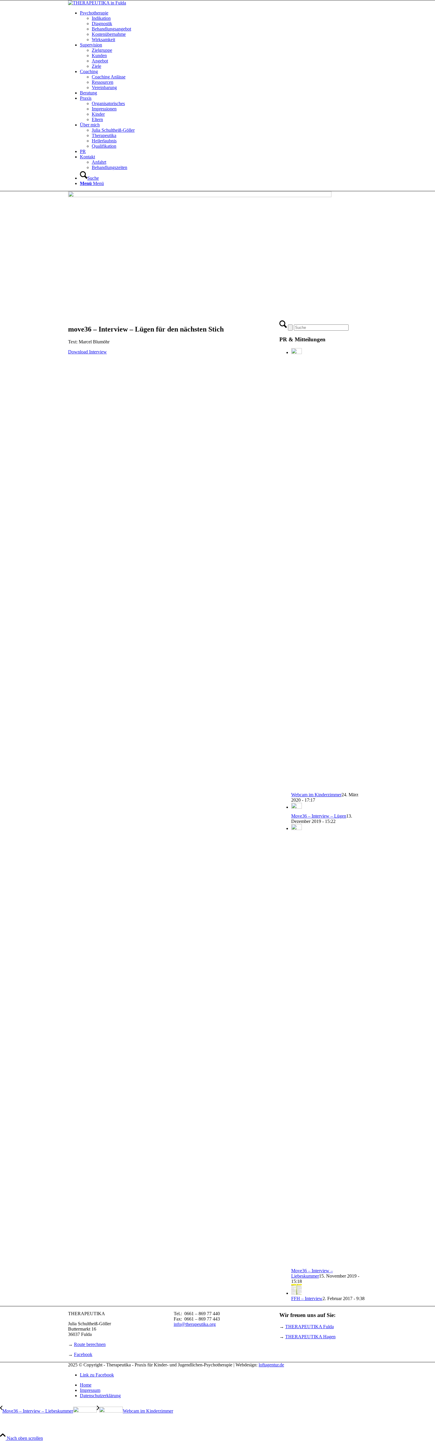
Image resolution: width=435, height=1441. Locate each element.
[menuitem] (223, 26)
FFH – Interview (307, 1298)
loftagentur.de (271, 1364)
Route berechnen (90, 1344)
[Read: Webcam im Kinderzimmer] (296, 352)
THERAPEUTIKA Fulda (309, 1326)
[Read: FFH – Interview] (296, 1293)
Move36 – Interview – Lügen (318, 815)
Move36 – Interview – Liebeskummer (312, 1273)
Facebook (83, 1354)
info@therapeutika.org (195, 1324)
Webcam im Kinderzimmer (316, 794)
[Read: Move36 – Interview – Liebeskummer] (296, 828)
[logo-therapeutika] (97, 2)
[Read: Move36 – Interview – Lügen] (296, 807)
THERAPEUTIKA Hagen (310, 1336)
